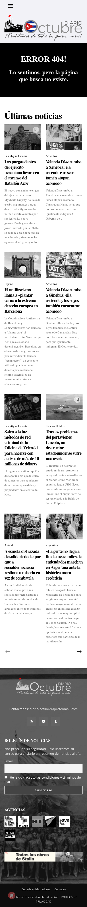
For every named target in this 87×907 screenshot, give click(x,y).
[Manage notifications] (11, 895)
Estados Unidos (55, 426)
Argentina (52, 545)
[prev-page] (7, 651)
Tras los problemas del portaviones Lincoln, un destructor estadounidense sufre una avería (63, 445)
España (8, 284)
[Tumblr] (55, 721)
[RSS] (31, 721)
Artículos (51, 156)
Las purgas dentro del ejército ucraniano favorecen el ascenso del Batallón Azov (21, 172)
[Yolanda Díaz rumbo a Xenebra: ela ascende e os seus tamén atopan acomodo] (64, 137)
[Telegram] (43, 721)
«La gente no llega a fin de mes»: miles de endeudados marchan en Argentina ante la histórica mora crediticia (64, 564)
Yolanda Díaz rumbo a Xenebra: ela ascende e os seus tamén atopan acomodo (63, 172)
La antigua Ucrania (15, 156)
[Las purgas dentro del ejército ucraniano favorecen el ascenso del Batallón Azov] (22, 137)
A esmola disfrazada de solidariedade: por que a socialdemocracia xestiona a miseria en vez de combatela (22, 564)
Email (8, 761)
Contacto (60, 889)
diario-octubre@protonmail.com (54, 709)
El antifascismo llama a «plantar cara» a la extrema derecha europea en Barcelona (21, 300)
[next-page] (79, 651)
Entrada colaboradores (36, 889)
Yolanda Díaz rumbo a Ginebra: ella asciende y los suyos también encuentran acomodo (63, 300)
